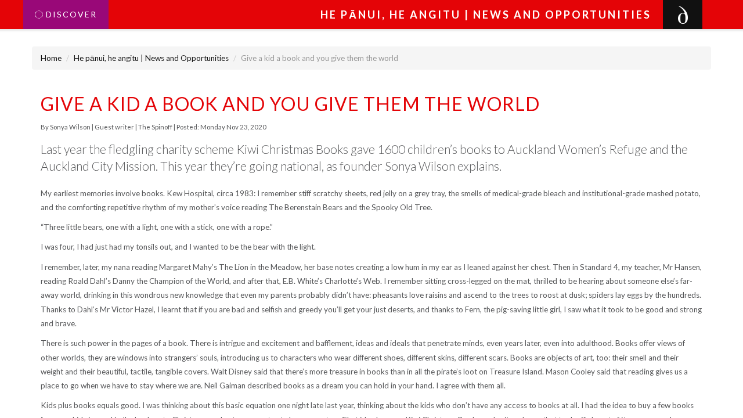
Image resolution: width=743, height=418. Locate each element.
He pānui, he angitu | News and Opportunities (151, 58)
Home (51, 58)
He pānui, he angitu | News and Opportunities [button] (485, 14)
